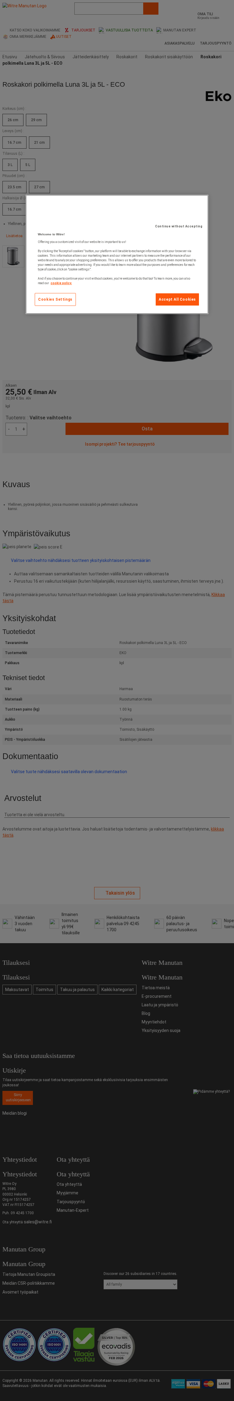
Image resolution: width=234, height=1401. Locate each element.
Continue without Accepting (178, 226)
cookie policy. (61, 283)
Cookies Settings (55, 299)
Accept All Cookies (177, 299)
